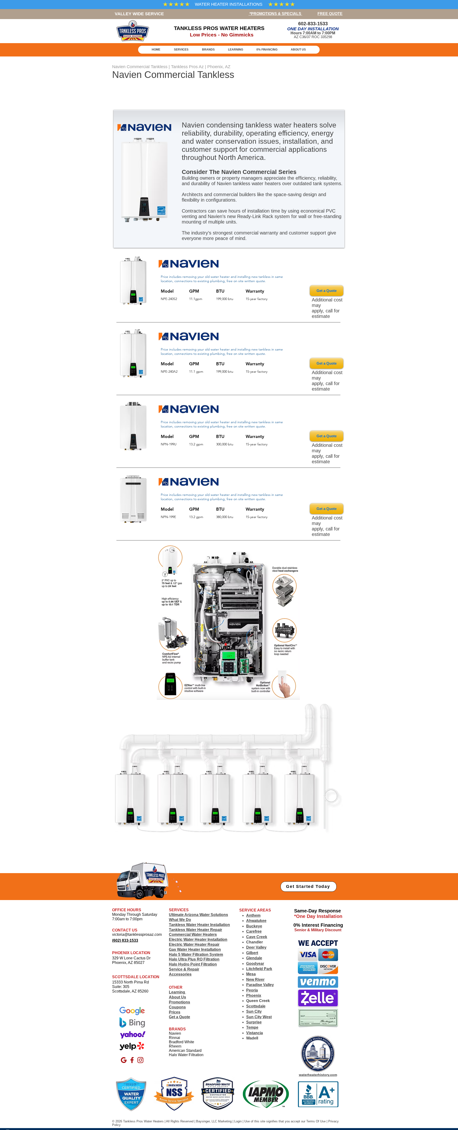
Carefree (254, 931)
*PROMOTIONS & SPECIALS (275, 14)
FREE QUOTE (330, 14)
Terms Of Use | (316, 1121)
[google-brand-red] (124, 1060)
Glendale (254, 958)
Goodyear (255, 964)
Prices (174, 1012)
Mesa (251, 974)
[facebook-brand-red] (132, 1060)
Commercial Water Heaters (193, 934)
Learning (177, 992)
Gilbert (252, 953)
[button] (208, 49)
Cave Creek (256, 937)
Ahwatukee (256, 921)
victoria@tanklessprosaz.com (137, 934)
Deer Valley (256, 947)
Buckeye (254, 926)
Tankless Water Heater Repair (195, 930)
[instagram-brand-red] (140, 1060)
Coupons (177, 1007)
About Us (177, 997)
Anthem (253, 915)
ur (304, 1121)
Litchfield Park (259, 969)
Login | (239, 1121)
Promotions (179, 1002)
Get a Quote (179, 1017)
